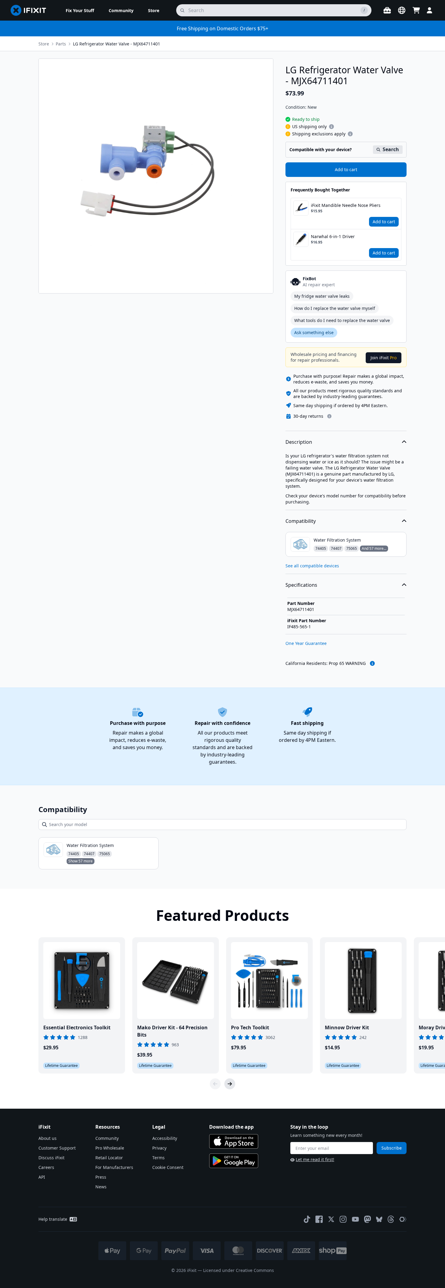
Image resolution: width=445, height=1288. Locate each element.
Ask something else (314, 332)
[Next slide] (229, 1083)
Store (43, 44)
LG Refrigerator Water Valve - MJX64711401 (116, 44)
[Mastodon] (367, 1219)
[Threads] (390, 1219)
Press (100, 1177)
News (101, 1187)
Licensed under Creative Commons (238, 1270)
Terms (158, 1157)
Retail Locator (109, 1157)
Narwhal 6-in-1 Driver (333, 236)
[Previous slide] (215, 1083)
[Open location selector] (402, 10)
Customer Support (57, 1148)
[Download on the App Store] (233, 1141)
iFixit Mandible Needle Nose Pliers (346, 205)
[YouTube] (355, 1219)
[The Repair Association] (403, 1219)
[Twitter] (331, 1219)
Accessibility (164, 1138)
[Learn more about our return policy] (329, 416)
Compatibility (300, 521)
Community (107, 1138)
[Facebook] (319, 1219)
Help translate (52, 1219)
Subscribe (391, 1148)
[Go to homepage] (31, 10)
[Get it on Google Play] (233, 1161)
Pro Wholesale (109, 1148)
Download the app (231, 1127)
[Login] (429, 10)
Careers (46, 1167)
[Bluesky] (379, 1219)
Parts (61, 44)
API (41, 1177)
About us (47, 1138)
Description (298, 442)
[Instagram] (343, 1219)
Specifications (301, 585)
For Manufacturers (114, 1167)
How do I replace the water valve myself (334, 308)
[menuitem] (79, 10)
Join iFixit (384, 357)
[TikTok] (307, 1219)
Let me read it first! (315, 1159)
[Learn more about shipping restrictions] (331, 126)
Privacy (159, 1148)
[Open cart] (416, 10)
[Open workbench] (387, 10)
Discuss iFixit (51, 1157)
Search (391, 149)
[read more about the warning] (372, 663)
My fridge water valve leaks (322, 296)
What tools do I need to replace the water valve (342, 320)
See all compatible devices (312, 566)
